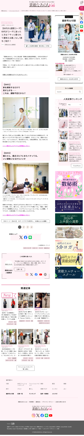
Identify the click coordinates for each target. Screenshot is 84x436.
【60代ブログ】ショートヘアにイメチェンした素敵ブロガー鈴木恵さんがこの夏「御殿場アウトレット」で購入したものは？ (42, 317)
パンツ (41, 248)
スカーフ (46, 358)
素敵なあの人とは (22, 402)
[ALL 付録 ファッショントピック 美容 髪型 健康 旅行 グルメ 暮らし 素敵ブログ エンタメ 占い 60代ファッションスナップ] (74, 104)
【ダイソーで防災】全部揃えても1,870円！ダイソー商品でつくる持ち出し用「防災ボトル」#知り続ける (75, 136)
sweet (31, 427)
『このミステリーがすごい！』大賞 (50, 429)
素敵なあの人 (40, 427)
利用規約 (31, 402)
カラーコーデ (27, 248)
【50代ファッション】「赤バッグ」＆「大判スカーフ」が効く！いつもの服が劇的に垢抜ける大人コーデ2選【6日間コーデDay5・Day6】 (42, 354)
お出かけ (22, 321)
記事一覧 (20, 394)
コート (31, 358)
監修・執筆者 (44, 394)
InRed (16, 427)
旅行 (7, 389)
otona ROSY (52, 427)
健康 (65, 384)
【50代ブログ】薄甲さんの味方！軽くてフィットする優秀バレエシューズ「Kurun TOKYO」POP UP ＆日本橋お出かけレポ (25, 317)
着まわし (46, 248)
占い (65, 389)
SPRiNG (58, 427)
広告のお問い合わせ (61, 402)
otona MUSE (64, 427)
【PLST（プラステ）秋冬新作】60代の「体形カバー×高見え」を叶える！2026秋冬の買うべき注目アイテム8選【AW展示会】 (25, 354)
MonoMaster (20, 429)
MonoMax (9, 429)
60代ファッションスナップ (22, 384)
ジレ (9, 358)
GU (15, 322)
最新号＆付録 (10, 394)
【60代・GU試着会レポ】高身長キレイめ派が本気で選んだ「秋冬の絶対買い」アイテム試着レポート (8, 317)
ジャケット (10, 324)
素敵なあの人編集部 (10, 44)
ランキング (32, 394)
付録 (7, 384)
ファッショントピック (7, 22)
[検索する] (80, 92)
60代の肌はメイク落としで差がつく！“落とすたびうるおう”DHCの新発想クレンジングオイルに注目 (75, 125)
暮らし (70, 131)
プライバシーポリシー (48, 402)
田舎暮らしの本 (27, 429)
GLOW (69, 427)
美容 (70, 120)
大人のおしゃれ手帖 (24, 427)
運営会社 (38, 402)
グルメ (19, 389)
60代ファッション (44, 323)
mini (35, 427)
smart (14, 429)
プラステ (24, 360)
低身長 (14, 358)
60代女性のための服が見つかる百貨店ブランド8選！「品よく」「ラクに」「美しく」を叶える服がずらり (75, 114)
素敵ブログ (20, 309)
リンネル (46, 427)
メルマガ (54, 394)
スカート (35, 248)
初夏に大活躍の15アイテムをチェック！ (15, 75)
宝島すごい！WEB (36, 429)
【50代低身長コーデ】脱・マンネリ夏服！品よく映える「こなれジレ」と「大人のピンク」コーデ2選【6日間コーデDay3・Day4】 (8, 354)
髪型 (53, 384)
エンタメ (54, 389)
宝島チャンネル (10, 427)
